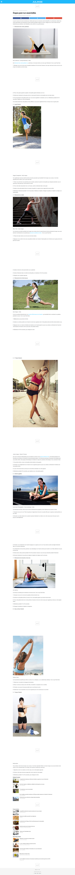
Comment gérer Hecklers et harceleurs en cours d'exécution (31, 848)
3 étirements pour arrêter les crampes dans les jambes (30, 797)
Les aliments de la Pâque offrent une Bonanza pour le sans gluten (32, 821)
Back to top (37, 869)
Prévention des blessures (23, 10)
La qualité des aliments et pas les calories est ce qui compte (31, 811)
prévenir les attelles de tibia (35, 232)
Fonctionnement (15, 10)
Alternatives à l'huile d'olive (25, 853)
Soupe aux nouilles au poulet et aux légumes (28, 816)
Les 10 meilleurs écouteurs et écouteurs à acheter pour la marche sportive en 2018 (35, 858)
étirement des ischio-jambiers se (21, 63)
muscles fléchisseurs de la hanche (35, 314)
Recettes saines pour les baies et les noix (27, 826)
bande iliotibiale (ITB (44, 456)
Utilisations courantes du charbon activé (27, 838)
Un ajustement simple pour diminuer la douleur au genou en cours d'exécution (34, 779)
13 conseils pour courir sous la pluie (26, 789)
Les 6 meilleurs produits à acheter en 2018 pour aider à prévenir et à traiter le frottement (36, 794)
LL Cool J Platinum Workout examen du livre (28, 843)
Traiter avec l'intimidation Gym (25, 831)
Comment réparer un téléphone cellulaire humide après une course (32, 784)
